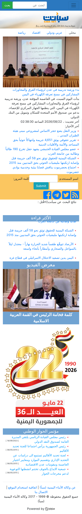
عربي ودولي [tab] (54, 32)
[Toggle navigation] (73, 5)
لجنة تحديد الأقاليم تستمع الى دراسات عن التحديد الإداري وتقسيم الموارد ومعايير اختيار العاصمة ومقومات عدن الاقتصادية (41, 459)
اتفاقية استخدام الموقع (22, 487)
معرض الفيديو (41, 265)
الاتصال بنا (41, 492)
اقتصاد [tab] (36, 32)
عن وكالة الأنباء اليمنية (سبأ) (57, 487)
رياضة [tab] (22, 32)
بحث (7, 5)
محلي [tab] (72, 32)
